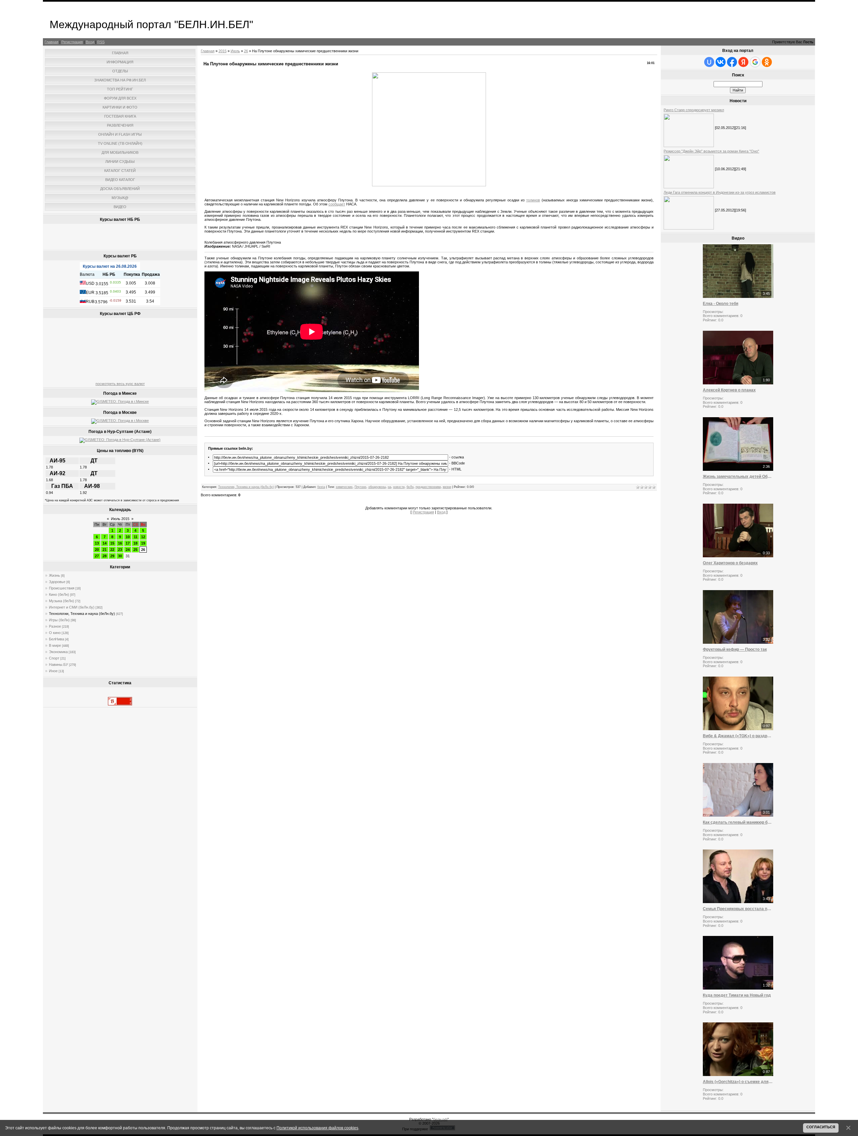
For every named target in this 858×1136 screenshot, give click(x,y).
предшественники (428, 487)
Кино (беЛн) (59, 594)
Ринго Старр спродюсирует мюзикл (694, 110)
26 (143, 550)
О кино (55, 633)
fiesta (321, 487)
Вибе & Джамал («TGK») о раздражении (738, 736)
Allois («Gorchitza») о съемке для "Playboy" (738, 1081)
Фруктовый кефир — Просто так (735, 649)
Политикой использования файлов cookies (317, 1128)
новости (399, 487)
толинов (533, 200)
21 (105, 550)
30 (120, 556)
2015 (223, 51)
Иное (53, 671)
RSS (101, 42)
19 (143, 543)
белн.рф (440, 1119)
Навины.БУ (58, 664)
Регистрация (72, 42)
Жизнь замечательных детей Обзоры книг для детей (738, 476)
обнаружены (377, 487)
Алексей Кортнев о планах (729, 390)
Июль (235, 51)
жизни (447, 487)
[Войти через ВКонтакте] (721, 62)
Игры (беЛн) (59, 620)
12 (143, 537)
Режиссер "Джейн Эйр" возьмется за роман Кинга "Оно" (711, 151)
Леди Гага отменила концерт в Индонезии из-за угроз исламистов (720, 192)
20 (97, 550)
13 (97, 543)
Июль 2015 (120, 519)
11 (135, 537)
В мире (55, 645)
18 (135, 543)
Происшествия (61, 588)
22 (112, 550)
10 (128, 537)
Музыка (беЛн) (61, 601)
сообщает (336, 204)
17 (128, 543)
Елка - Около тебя (720, 303)
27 (97, 556)
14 (105, 543)
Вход (90, 42)
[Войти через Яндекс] (743, 62)
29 (112, 556)
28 (105, 556)
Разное (55, 626)
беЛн (410, 487)
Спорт (54, 658)
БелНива (56, 639)
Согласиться (820, 1127)
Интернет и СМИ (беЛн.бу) (72, 607)
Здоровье (57, 582)
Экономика (58, 652)
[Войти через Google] (755, 62)
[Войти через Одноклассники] (767, 62)
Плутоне (360, 487)
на (389, 487)
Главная (51, 42)
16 (120, 543)
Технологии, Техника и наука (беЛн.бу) (82, 614)
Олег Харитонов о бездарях (730, 563)
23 (120, 550)
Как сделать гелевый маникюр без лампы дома (738, 822)
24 (128, 550)
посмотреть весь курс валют (120, 384)
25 (135, 550)
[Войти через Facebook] (732, 62)
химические (344, 487)
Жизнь (54, 575)
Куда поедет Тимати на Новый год (737, 995)
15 (112, 543)
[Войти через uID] (709, 62)
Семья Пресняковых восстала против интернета (738, 908)
